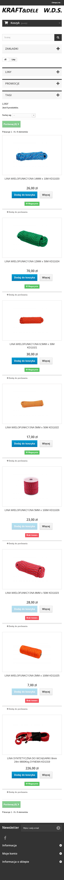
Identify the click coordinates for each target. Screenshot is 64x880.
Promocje (12, 83)
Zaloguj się (56, 2)
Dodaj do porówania (18, 212)
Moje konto (9, 853)
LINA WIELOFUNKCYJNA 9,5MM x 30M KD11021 (32, 346)
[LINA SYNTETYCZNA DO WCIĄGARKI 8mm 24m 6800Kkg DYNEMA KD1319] (32, 734)
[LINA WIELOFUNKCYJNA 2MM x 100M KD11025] (32, 652)
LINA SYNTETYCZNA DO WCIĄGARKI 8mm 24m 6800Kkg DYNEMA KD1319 (32, 760)
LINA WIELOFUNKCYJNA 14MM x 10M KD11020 (32, 178)
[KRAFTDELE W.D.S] (32, 10)
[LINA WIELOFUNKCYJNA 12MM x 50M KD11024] (32, 237)
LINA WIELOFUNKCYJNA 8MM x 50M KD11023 (32, 593)
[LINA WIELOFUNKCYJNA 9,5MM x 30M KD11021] (32, 320)
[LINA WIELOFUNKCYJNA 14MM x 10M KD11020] (32, 155)
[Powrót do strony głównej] (5, 60)
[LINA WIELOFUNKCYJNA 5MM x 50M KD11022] (32, 403)
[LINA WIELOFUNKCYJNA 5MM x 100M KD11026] (32, 486)
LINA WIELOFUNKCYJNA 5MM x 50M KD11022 (32, 427)
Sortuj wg (6, 115)
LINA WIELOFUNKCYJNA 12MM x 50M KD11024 (32, 261)
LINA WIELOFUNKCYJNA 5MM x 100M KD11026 (32, 510)
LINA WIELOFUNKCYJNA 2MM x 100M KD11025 (32, 675)
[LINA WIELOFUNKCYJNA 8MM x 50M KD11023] (32, 569)
